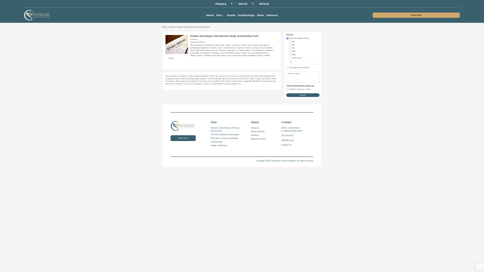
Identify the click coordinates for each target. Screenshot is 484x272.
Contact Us (286, 145)
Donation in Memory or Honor (300, 89)
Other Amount (297, 58)
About (210, 15)
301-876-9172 (287, 135)
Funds (164, 27)
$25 (293, 41)
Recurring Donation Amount (299, 68)
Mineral (264, 3)
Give (219, 15)
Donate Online (183, 138)
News (260, 15)
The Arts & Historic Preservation (225, 134)
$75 (293, 48)
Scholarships (246, 15)
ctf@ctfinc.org (287, 140)
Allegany (220, 3)
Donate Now (416, 15)
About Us (255, 128)
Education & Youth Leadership (224, 138)
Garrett (242, 3)
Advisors (272, 15)
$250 (294, 55)
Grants (231, 15)
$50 (293, 45)
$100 (294, 51)
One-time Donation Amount (299, 38)
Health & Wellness (219, 145)
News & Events (258, 131)
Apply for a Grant (258, 139)
